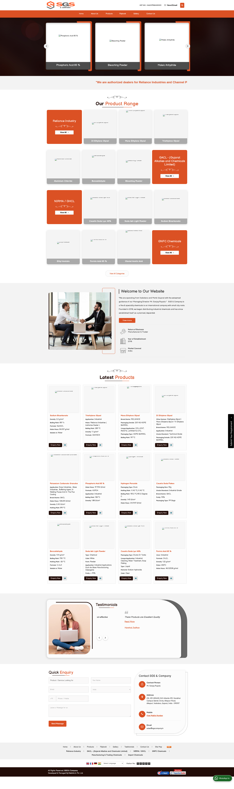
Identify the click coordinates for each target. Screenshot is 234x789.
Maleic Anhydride (166, 65)
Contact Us (150, 14)
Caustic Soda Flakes (165, 483)
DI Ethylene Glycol (100, 141)
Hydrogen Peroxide (129, 483)
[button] (155, 716)
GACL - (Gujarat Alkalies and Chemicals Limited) (169, 161)
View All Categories (117, 274)
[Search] (182, 5)
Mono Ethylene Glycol (135, 141)
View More (65, 445)
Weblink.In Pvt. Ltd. (75, 773)
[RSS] (169, 747)
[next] (187, 46)
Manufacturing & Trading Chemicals (107, 755)
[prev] (46, 46)
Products (109, 14)
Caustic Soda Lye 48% (100, 221)
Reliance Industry (64, 121)
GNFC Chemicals (169, 241)
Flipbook (122, 14)
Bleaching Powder (117, 65)
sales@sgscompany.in (155, 728)
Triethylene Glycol (170, 141)
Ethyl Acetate (63, 261)
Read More (102, 622)
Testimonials (129, 747)
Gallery (136, 14)
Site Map (158, 747)
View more (127, 320)
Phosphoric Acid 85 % (68, 65)
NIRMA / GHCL (64, 201)
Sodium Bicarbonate (170, 221)
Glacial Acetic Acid (134, 261)
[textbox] (69, 680)
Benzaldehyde (98, 181)
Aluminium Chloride (63, 181)
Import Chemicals (135, 755)
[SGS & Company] (61, 5)
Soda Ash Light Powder (135, 221)
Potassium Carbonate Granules (64, 483)
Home (81, 14)
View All (63, 132)
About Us (94, 14)
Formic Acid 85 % (98, 261)
